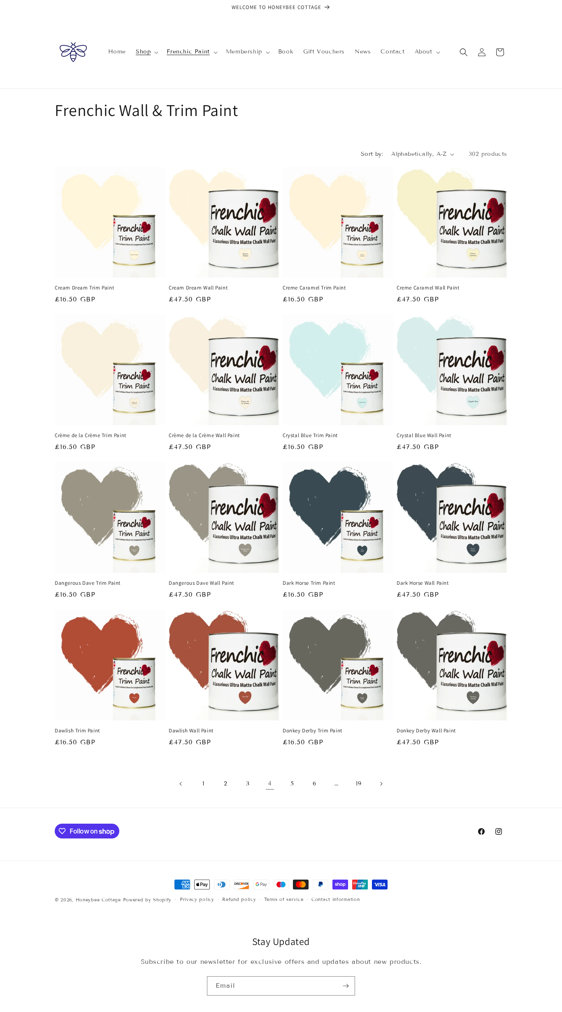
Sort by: (372, 154)
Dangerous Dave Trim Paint (88, 583)
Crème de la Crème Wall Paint (204, 435)
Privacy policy (197, 899)
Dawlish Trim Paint (77, 730)
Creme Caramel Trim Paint (314, 288)
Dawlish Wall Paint (191, 730)
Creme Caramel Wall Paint (428, 288)
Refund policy (239, 899)
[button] (146, 51)
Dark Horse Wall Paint (423, 583)
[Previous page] (181, 784)
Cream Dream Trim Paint (84, 288)
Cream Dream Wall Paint (198, 288)
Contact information (335, 899)
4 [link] (270, 783)
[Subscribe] (346, 986)
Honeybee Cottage (98, 900)
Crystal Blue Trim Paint (310, 435)
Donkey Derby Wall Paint (426, 730)
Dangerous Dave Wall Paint (201, 583)
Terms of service (283, 899)
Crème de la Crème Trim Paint (90, 435)
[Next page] (381, 784)
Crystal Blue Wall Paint (424, 435)
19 (358, 783)
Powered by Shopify (147, 900)
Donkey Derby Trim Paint (312, 730)
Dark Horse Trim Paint (309, 583)
